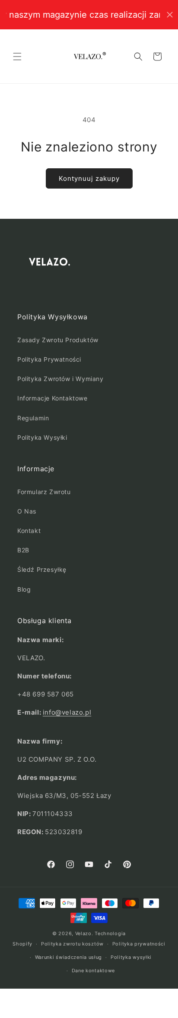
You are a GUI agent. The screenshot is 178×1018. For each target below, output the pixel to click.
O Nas (26, 511)
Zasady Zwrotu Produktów (58, 340)
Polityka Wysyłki (42, 437)
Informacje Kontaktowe (52, 398)
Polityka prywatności (138, 944)
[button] (17, 56)
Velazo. (84, 933)
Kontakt (29, 530)
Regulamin (33, 418)
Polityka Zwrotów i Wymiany (60, 378)
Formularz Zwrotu (44, 491)
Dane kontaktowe (93, 971)
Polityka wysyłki (131, 957)
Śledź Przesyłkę (42, 569)
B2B (23, 550)
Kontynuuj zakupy (89, 178)
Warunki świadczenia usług (68, 957)
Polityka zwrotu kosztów (72, 944)
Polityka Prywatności (49, 359)
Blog (24, 589)
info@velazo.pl (67, 712)
